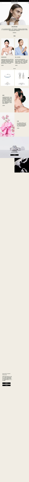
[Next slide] (28, 77)
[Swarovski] (14, 2)
